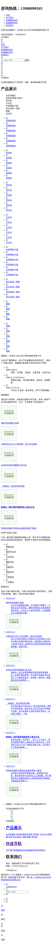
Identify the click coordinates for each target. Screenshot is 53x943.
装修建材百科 (12, 23)
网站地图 (12, 877)
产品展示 (14, 827)
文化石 (42, 834)
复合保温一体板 (20, 837)
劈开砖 (36, 834)
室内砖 (34, 837)
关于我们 (10, 18)
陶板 (29, 837)
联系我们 (10, 25)
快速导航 (14, 843)
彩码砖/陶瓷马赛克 (24, 834)
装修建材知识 (12, 20)
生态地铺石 (11, 834)
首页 (8, 15)
